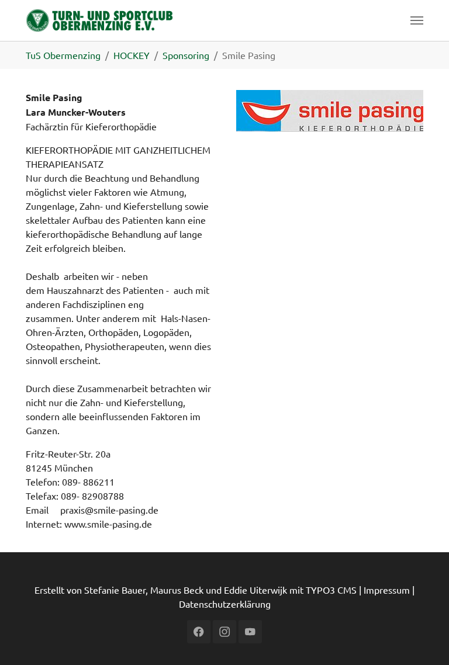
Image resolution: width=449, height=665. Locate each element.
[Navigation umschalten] (416, 20)
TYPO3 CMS (331, 589)
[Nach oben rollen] (423, 639)
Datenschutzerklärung (225, 603)
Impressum (387, 589)
